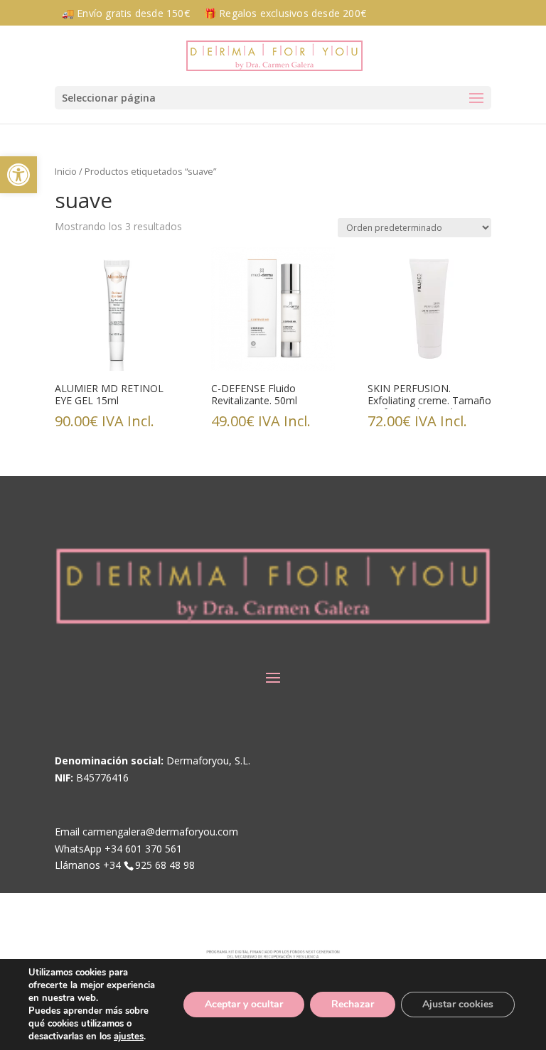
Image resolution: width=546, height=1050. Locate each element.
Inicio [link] (66, 171)
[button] (273, 97)
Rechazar (352, 1004)
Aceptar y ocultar (244, 1004)
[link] (18, 174)
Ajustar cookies (457, 1004)
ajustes (129, 1036)
